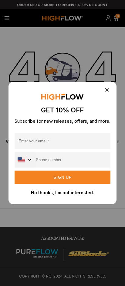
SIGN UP (62, 177)
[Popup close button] (106, 90)
